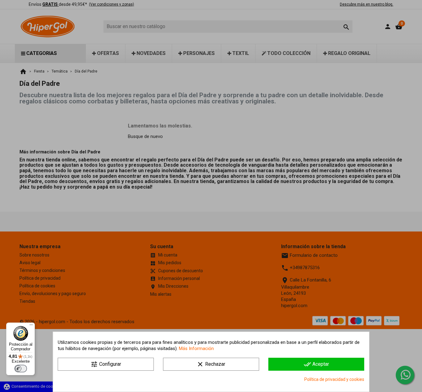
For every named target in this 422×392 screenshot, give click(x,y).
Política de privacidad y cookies (334, 379)
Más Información (196, 348)
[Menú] (31, 326)
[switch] (21, 368)
